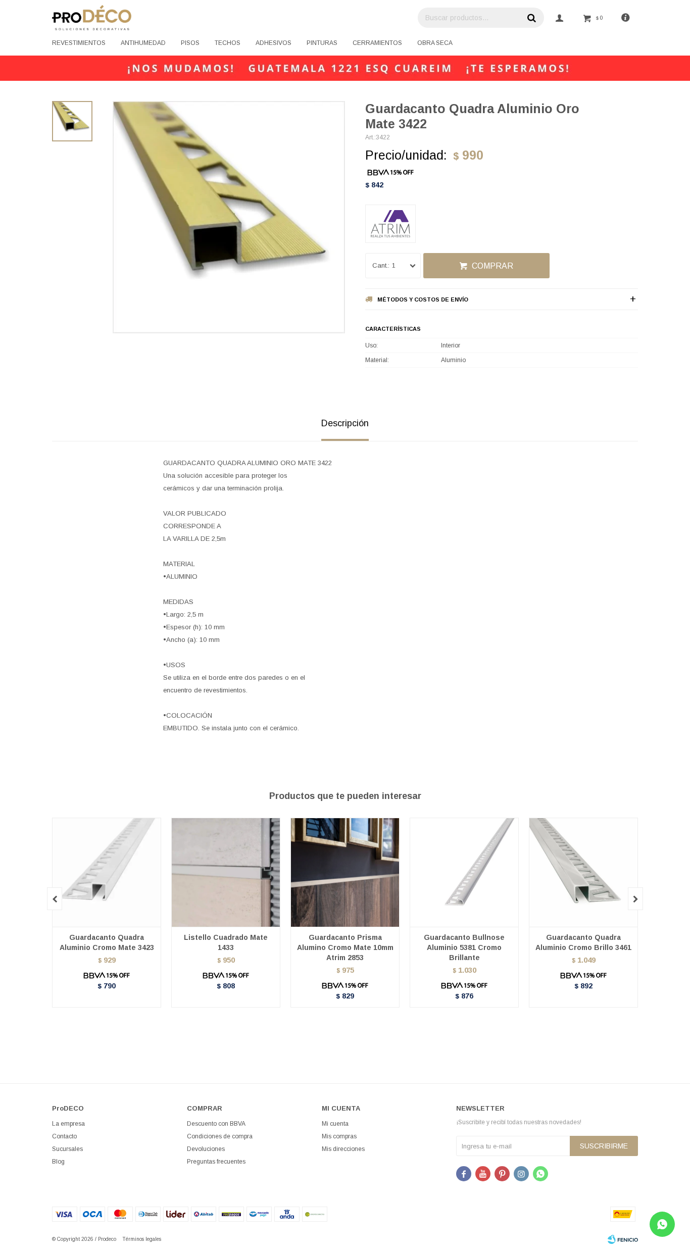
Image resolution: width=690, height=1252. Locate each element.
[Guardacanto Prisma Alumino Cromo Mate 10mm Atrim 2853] (345, 872)
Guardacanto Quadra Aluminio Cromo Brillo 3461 (583, 942)
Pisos (190, 42)
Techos (227, 42)
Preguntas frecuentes (216, 1161)
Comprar (492, 266)
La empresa (68, 1123)
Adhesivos (273, 42)
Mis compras (339, 1136)
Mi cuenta (335, 1123)
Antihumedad (143, 42)
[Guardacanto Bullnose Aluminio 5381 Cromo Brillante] (464, 872)
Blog (58, 1161)
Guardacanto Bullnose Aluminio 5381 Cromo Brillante (464, 947)
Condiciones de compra (220, 1136)
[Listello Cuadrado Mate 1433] (225, 872)
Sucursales (67, 1149)
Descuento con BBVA (216, 1123)
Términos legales (141, 1239)
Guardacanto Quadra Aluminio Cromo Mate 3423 (107, 942)
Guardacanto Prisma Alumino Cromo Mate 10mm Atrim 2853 (345, 947)
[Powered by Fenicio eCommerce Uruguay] (623, 1239)
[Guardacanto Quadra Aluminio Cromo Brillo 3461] (583, 872)
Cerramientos (377, 42)
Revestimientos (79, 42)
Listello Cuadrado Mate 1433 (226, 942)
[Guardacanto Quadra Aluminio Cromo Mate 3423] (106, 872)
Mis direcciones (343, 1149)
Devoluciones (206, 1149)
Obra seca (435, 42)
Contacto (64, 1136)
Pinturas (322, 42)
